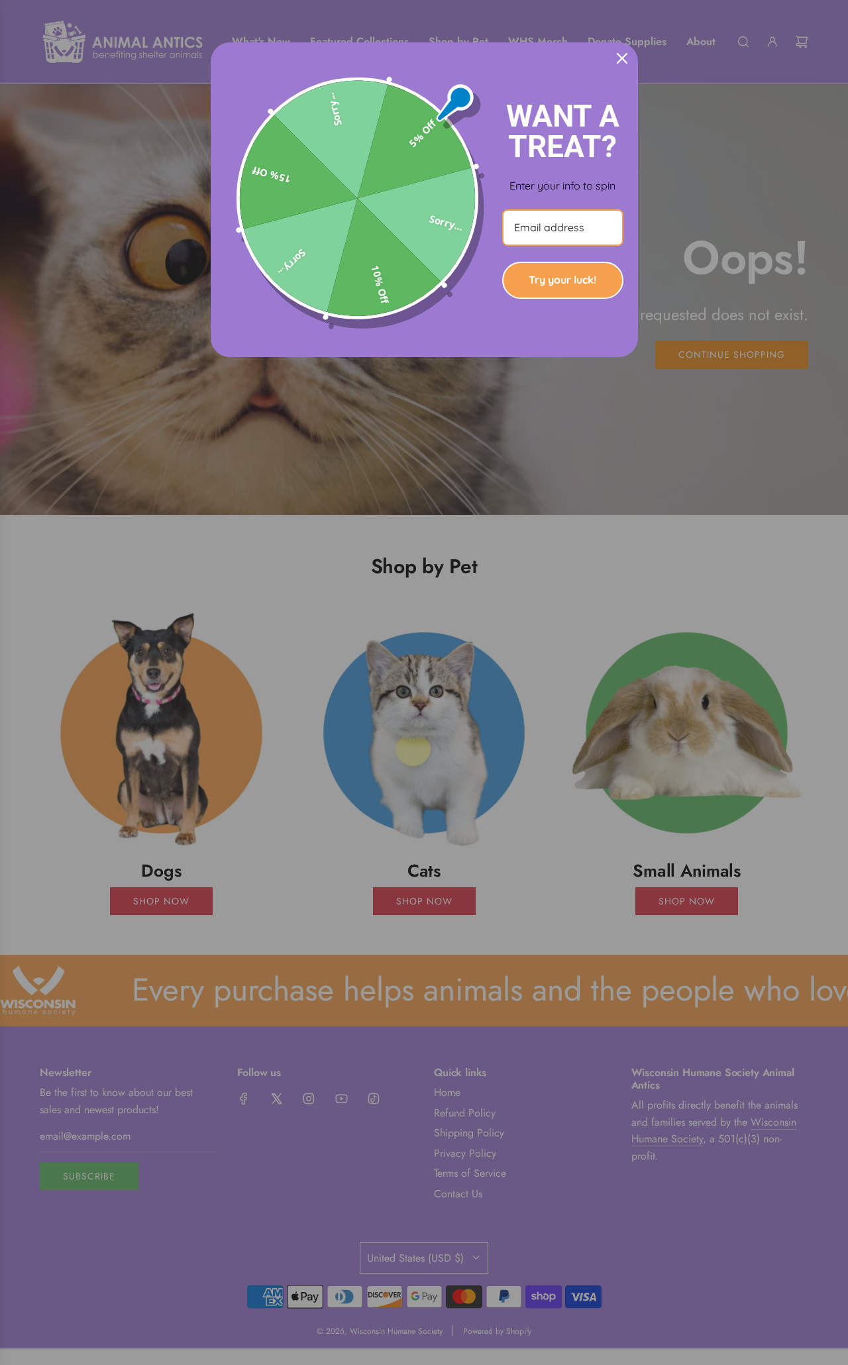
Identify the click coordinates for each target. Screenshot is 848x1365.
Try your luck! (562, 279)
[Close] (622, 58)
